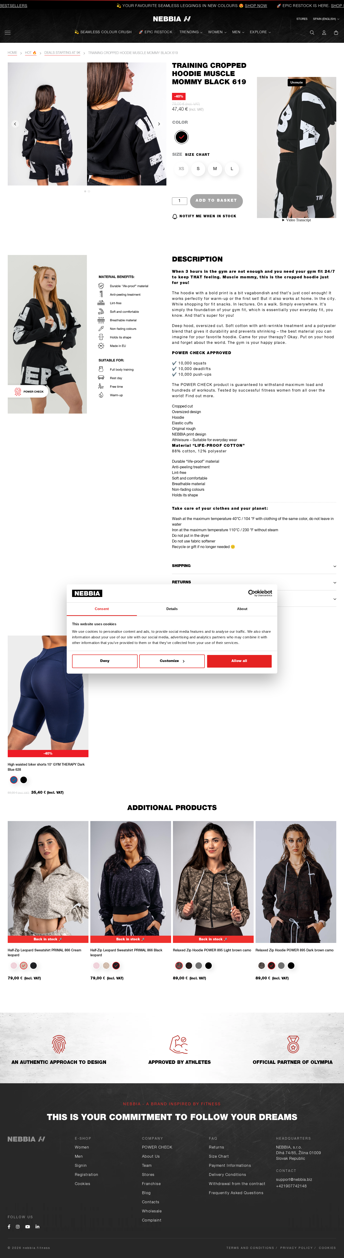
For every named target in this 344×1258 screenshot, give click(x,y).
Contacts (151, 1202)
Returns (216, 1148)
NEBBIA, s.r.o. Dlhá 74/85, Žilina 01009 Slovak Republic (298, 1153)
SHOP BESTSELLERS (306, 6)
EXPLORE (258, 32)
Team (147, 1166)
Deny (104, 661)
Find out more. (200, 396)
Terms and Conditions (250, 1248)
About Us (151, 1157)
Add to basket (216, 201)
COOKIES (327, 1248)
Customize (169, 661)
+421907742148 (291, 1187)
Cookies (83, 1184)
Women (215, 32)
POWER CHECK (157, 1148)
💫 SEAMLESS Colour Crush (103, 32)
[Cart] (336, 32)
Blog (146, 1193)
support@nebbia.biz (294, 1180)
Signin (81, 1166)
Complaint (152, 1221)
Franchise (151, 1184)
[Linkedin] (37, 1227)
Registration (87, 1175)
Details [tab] (172, 609)
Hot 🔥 (31, 53)
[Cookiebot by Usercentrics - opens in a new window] (251, 593)
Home (12, 53)
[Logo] (172, 19)
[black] (182, 137)
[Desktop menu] (7, 32)
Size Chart (219, 1157)
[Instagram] (18, 1227)
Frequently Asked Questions (236, 1193)
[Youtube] (27, 1227)
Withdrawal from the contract (237, 1184)
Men (236, 32)
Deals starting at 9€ (62, 53)
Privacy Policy (296, 1248)
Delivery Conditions (227, 1175)
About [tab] (242, 609)
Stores (301, 19)
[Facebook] (9, 1227)
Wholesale (152, 1212)
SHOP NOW (211, 6)
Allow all (239, 661)
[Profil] (324, 32)
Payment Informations (230, 1166)
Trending (189, 32)
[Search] (312, 32)
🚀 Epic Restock (155, 32)
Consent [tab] (102, 609)
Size (177, 155)
